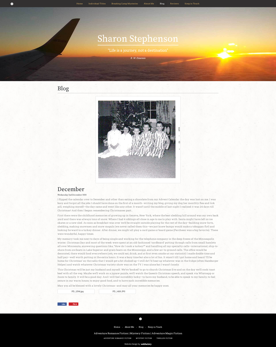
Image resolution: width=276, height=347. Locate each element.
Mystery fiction (144, 338)
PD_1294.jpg (77, 291)
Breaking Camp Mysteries (125, 3)
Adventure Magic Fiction (167, 333)
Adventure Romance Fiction (111, 333)
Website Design (131, 344)
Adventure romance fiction (117, 338)
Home (79, 3)
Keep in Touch (192, 3)
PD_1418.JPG (118, 291)
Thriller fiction (164, 338)
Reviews (174, 3)
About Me (149, 3)
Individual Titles (97, 3)
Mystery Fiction (140, 333)
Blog (162, 3)
